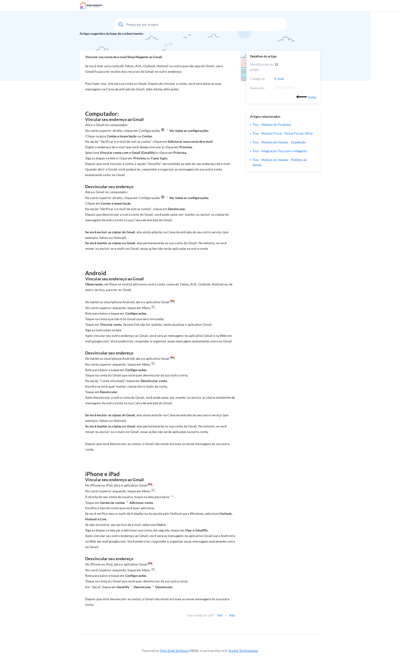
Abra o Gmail (94, 125)
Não (232, 615)
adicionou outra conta (149, 284)
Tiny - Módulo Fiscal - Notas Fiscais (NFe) (282, 133)
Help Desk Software (174, 651)
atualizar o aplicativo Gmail (192, 324)
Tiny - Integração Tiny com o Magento (279, 151)
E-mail (279, 79)
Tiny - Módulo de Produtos (271, 124)
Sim (219, 615)
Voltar (312, 97)
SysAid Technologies (243, 651)
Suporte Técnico (105, 5)
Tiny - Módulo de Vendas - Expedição (279, 142)
